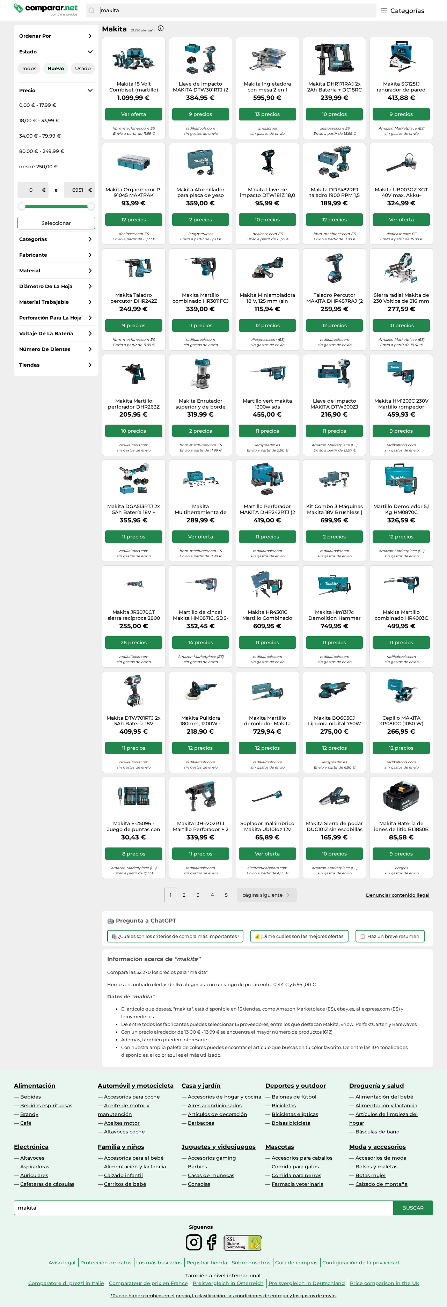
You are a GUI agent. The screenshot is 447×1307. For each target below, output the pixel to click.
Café (25, 1123)
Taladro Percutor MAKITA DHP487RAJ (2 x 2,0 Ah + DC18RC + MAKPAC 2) (334, 298)
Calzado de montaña (382, 1184)
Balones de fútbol (294, 1097)
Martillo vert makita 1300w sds (267, 404)
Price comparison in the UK (384, 1283)
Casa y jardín (201, 1085)
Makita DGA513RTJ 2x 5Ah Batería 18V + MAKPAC (133, 509)
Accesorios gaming (212, 1158)
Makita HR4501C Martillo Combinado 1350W (267, 615)
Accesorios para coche (132, 1097)
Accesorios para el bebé (134, 1158)
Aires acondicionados (215, 1105)
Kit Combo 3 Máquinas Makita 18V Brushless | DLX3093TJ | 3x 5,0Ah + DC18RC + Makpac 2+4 (334, 509)
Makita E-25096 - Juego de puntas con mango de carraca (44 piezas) (133, 826)
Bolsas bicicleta (291, 1123)
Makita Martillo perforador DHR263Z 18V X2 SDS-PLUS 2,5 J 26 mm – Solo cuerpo (134, 404)
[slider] (21, 206)
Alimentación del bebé (384, 1097)
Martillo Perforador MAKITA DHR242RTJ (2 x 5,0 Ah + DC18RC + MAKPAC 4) (267, 509)
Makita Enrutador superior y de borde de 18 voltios (201, 404)
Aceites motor (122, 1123)
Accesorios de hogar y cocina (224, 1097)
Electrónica (31, 1146)
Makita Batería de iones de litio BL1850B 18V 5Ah (401, 826)
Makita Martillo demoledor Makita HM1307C (267, 721)
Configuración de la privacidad (360, 1263)
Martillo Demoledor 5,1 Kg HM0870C (401, 509)
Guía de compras (296, 1263)
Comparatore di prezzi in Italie (66, 1283)
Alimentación (35, 1085)
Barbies (197, 1166)
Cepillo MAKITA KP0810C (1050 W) (401, 721)
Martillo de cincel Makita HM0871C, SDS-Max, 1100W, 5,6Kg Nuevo (200, 615)
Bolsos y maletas (376, 1166)
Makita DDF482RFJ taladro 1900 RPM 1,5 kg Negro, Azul (334, 193)
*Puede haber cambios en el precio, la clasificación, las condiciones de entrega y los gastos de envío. (224, 1295)
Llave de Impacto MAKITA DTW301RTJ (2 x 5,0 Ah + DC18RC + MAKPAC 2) (200, 87)
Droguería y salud (376, 1085)
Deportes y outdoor (295, 1085)
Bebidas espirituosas (46, 1105)
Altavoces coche (124, 1132)
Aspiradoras (34, 1166)
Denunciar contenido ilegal (398, 895)
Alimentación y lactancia (386, 1105)
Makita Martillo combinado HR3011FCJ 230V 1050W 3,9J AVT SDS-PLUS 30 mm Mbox (201, 298)
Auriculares (34, 1175)
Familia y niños (121, 1146)
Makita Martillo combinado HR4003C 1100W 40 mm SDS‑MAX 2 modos (401, 615)
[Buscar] (91, 10)
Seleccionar (56, 223)
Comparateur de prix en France (148, 1283)
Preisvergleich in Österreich (228, 1283)
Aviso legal (62, 1263)
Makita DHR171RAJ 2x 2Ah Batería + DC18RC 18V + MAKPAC (334, 87)
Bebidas (30, 1097)
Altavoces (32, 1158)
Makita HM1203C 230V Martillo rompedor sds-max (401, 404)
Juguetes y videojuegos (219, 1146)
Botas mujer (371, 1175)
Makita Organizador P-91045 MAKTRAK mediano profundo (133, 193)
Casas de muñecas (211, 1175)
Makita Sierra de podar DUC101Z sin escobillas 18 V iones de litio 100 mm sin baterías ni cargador (334, 826)
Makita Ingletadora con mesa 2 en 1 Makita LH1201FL (267, 87)
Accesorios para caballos (302, 1158)
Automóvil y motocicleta (136, 1085)
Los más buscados (159, 1263)
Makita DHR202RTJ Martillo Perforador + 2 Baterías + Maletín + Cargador (200, 826)
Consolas (199, 1184)
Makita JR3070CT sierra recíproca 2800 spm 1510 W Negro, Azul (134, 615)
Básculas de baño (378, 1132)
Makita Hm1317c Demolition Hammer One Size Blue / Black (334, 615)
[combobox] (236, 10)
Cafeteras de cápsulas (47, 1184)
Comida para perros (296, 1175)
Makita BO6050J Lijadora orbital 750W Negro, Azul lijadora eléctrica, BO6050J (334, 721)
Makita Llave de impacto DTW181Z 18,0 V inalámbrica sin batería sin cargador (267, 193)
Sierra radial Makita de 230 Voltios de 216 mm (401, 298)
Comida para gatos (295, 1166)
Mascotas (279, 1146)
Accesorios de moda (381, 1158)
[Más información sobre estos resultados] (160, 28)
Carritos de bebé (125, 1184)
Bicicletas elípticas (295, 1114)
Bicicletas (284, 1105)
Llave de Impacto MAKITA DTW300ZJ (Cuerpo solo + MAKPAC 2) (334, 404)
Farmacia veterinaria (297, 1184)
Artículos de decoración (217, 1114)
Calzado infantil (123, 1175)
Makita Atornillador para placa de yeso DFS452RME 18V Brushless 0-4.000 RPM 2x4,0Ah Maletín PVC (200, 193)
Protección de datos (105, 1263)
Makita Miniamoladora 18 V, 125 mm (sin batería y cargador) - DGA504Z (267, 298)
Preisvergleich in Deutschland (307, 1283)
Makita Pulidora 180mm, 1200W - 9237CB (200, 721)
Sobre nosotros (251, 1263)
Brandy (29, 1114)
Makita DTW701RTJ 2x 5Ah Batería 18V (134, 721)
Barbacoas (201, 1123)
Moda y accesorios (377, 1146)
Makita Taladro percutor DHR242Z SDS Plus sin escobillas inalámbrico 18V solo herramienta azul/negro (133, 298)
